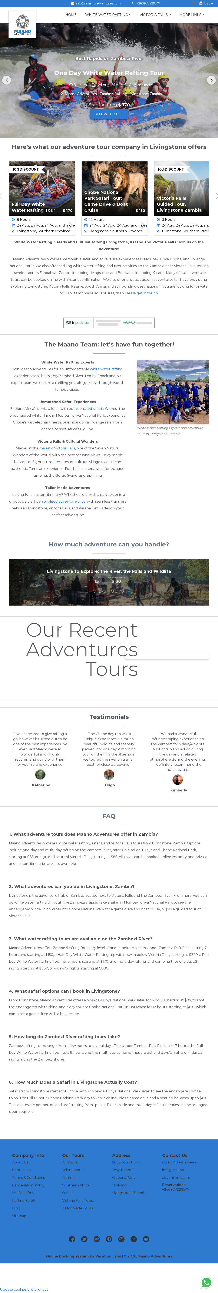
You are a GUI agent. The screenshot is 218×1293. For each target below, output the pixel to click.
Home (71, 15)
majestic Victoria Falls (57, 448)
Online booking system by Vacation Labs (84, 1256)
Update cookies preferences (24, 1289)
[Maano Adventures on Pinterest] (109, 1239)
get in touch (147, 293)
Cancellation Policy (28, 1185)
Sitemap (19, 1216)
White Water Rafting (106, 15)
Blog (16, 1208)
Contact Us (21, 1170)
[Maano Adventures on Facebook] (72, 1239)
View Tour (109, 114)
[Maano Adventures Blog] (134, 1239)
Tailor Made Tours (77, 1208)
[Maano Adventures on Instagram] (121, 1239)
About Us (20, 1162)
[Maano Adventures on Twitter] (84, 1239)
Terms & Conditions (28, 1178)
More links (190, 15)
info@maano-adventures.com (98, 3)
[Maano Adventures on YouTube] (146, 1239)
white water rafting (106, 369)
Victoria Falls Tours (78, 1201)
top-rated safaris (89, 409)
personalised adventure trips (60, 501)
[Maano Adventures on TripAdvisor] (96, 1239)
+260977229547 (148, 3)
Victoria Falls (154, 15)
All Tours (69, 1162)
